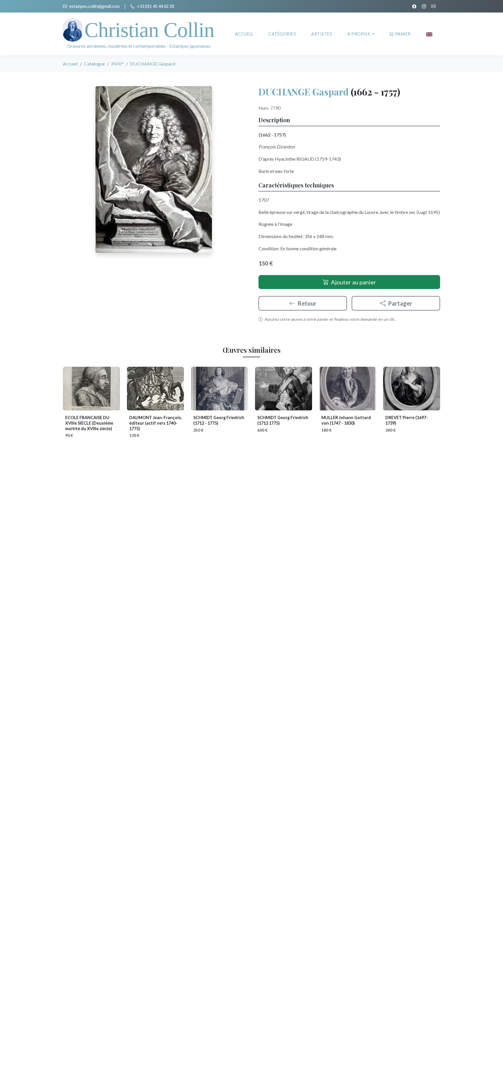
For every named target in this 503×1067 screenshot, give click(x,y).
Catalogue (94, 63)
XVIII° (117, 63)
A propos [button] (359, 33)
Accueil (244, 33)
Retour (306, 303)
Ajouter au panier (353, 282)
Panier (403, 33)
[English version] (429, 34)
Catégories (282, 33)
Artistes (321, 33)
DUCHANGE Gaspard (303, 91)
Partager (400, 303)
